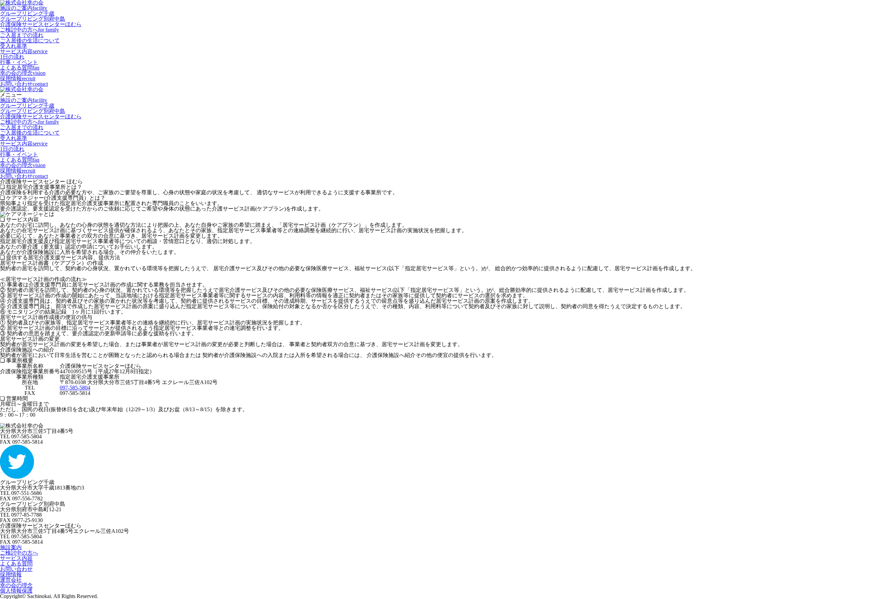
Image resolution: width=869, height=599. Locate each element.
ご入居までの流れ (21, 35)
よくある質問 (19, 68)
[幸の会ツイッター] (17, 477)
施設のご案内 (23, 8)
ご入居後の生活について (30, 40)
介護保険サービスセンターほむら (40, 24)
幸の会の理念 (22, 73)
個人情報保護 (16, 591)
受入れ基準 (13, 46)
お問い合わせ (24, 84)
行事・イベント (19, 62)
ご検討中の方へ (29, 30)
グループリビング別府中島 (32, 19)
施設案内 (11, 547)
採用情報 (17, 78)
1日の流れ (12, 57)
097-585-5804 (75, 388)
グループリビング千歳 (27, 13)
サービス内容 (24, 51)
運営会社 (11, 580)
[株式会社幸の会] (21, 89)
